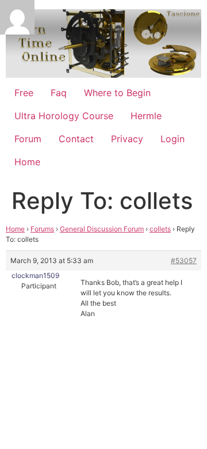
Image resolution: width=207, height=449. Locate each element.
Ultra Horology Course (63, 115)
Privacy (127, 138)
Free (23, 92)
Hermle (146, 115)
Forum (27, 138)
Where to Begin (117, 92)
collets (160, 228)
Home (27, 162)
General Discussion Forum (102, 228)
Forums (42, 228)
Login (172, 138)
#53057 (184, 260)
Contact (76, 138)
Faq (59, 92)
